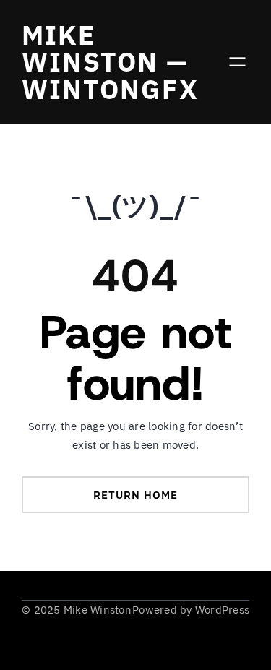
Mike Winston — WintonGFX (110, 61)
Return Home (135, 495)
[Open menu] (237, 62)
